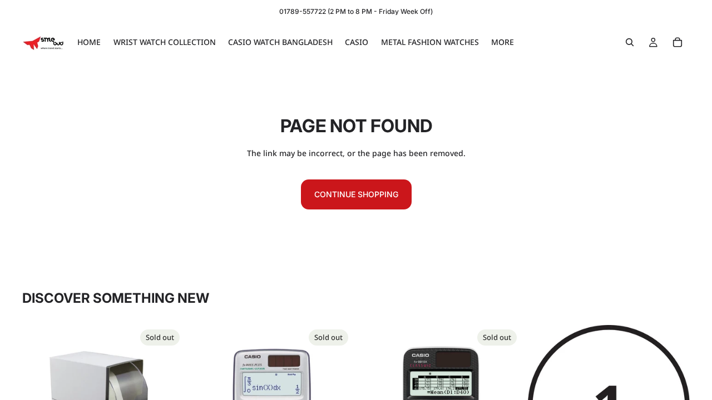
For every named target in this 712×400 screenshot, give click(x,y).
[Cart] (677, 42)
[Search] (629, 42)
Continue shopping (356, 194)
